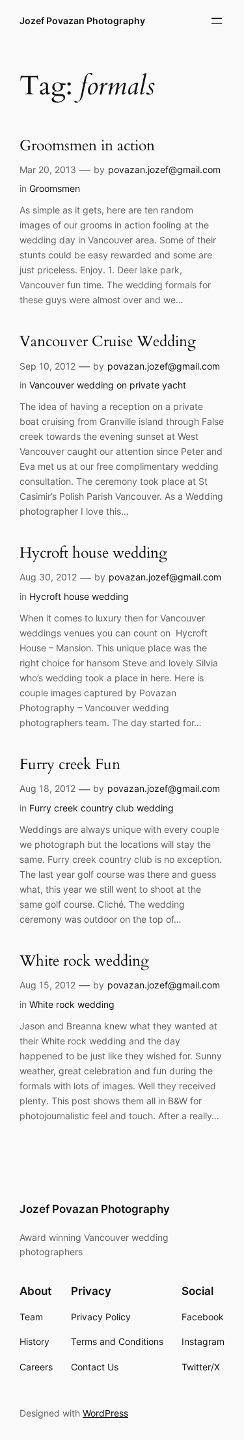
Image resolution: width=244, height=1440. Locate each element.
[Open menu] (216, 21)
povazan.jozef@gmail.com (164, 169)
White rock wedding (84, 961)
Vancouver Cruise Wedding (108, 342)
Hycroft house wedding (93, 553)
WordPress (105, 1413)
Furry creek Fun (70, 765)
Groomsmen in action (87, 146)
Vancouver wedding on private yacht (107, 384)
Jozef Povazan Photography (82, 20)
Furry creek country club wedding (101, 807)
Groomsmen (54, 188)
